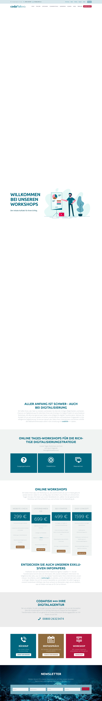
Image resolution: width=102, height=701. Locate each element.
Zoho (33, 6)
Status (72, 1)
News (74, 6)
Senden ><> (85, 689)
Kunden (69, 6)
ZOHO (41, 537)
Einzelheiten (20, 547)
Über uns (80, 6)
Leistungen (45, 6)
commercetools (54, 6)
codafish (65, 421)
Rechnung (67, 1)
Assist (84, 1)
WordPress (63, 6)
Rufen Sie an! (87, 6)
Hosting (75, 1)
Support (80, 1)
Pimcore (38, 6)
